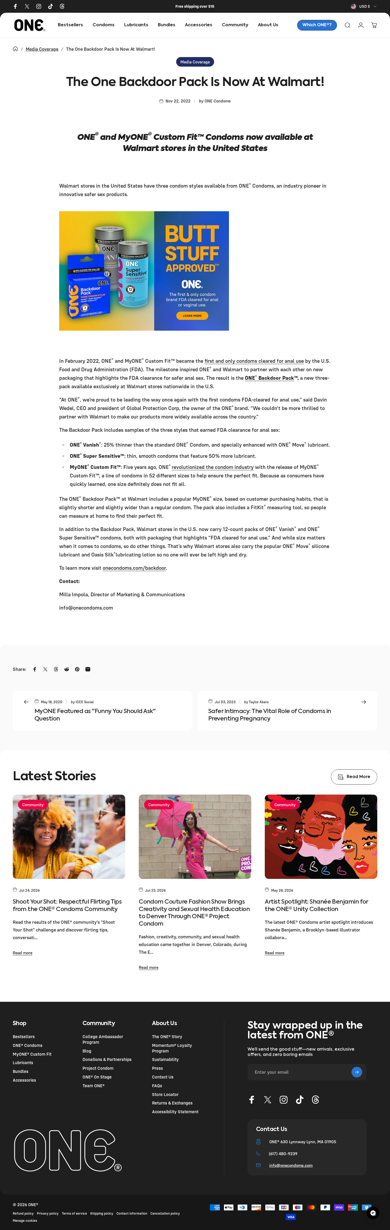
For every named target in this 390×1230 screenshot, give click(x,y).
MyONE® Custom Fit (32, 1054)
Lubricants (23, 1062)
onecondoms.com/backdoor (134, 567)
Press (157, 1068)
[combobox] (364, 6)
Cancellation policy (165, 1213)
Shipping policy (101, 1213)
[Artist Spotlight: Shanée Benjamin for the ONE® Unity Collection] (321, 837)
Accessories (24, 1080)
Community (33, 804)
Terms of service (74, 1213)
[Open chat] (373, 1213)
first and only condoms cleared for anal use (254, 360)
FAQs (157, 1085)
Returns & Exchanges (172, 1103)
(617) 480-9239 (283, 1153)
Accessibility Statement (175, 1111)
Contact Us (163, 1077)
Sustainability (165, 1059)
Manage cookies (25, 1221)
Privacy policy (48, 1213)
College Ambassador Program (103, 1039)
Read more (22, 952)
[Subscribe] (357, 1072)
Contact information (131, 1213)
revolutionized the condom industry (213, 467)
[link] (317, 25)
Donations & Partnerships (107, 1059)
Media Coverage (42, 49)
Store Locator (165, 1094)
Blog (87, 1051)
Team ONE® (94, 1085)
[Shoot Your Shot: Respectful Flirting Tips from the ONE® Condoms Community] (69, 837)
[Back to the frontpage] (15, 48)
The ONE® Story (167, 1036)
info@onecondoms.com (291, 1165)
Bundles (20, 1071)
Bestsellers (24, 1036)
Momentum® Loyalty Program (172, 1048)
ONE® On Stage (97, 1077)
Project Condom (98, 1068)
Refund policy (23, 1213)
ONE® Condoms (27, 1045)
